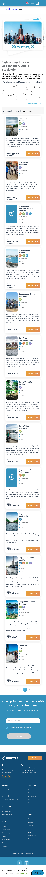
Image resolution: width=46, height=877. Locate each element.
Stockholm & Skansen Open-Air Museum (26, 208)
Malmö (4, 836)
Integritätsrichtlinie (25, 727)
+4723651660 (31, 772)
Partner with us (7, 814)
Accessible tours (33, 792)
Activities (31, 818)
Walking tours (32, 789)
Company (5, 785)
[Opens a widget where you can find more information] (37, 873)
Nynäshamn (6, 839)
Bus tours (31, 799)
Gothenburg (6, 833)
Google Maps (6, 776)
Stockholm (5, 846)
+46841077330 (32, 768)
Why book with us (8, 796)
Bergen (4, 826)
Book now (33, 154)
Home (4, 9)
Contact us (5, 789)
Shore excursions (33, 839)
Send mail (35, 758)
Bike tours (31, 802)
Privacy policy (29, 853)
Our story (5, 792)
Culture (30, 822)
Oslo (3, 843)
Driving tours (32, 796)
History (30, 828)
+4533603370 (32, 770)
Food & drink (32, 825)
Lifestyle (30, 832)
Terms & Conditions (17, 853)
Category (31, 814)
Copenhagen (6, 829)
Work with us (6, 811)
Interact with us (7, 807)
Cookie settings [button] (22, 873)
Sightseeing (12, 9)
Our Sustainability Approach (11, 799)
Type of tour (32, 785)
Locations (5, 822)
